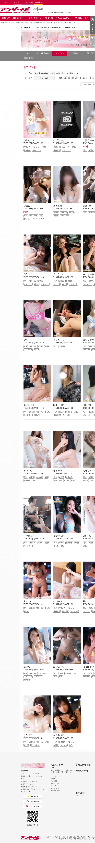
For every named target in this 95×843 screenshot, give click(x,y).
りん (85, 601)
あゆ (85, 205)
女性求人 (17, 2)
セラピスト (59, 53)
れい (55, 601)
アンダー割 (49, 18)
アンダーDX (28, 2)
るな (26, 274)
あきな (27, 666)
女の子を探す (34, 18)
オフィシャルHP (33, 806)
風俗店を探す (18, 18)
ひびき (27, 536)
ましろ (56, 339)
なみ (55, 470)
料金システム (55, 783)
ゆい (85, 405)
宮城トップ (6, 18)
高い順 (75, 78)
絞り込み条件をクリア (44, 73)
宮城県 (40, 9)
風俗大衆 (38, 2)
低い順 (67, 78)
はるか (86, 666)
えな (85, 470)
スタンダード (81, 795)
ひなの (27, 205)
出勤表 (75, 53)
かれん (27, 140)
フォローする (33, 796)
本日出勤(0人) (62, 73)
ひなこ (56, 666)
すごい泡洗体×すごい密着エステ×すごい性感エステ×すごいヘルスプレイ (44, 53)
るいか (27, 405)
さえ (55, 205)
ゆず (26, 339)
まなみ (56, 536)
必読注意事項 (29, 58)
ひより (56, 405)
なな (26, 735)
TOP (29, 53)
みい (26, 470)
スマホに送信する (34, 801)
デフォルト (44, 78)
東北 (35, 9)
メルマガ (54, 786)
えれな (56, 274)
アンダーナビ (6, 2)
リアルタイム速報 (62, 18)
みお (85, 536)
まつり (86, 339)
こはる (86, 140)
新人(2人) (74, 73)
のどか (56, 140)
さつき (86, 274)
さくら (56, 735)
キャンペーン (55, 788)
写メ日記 (78, 18)
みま (26, 601)
